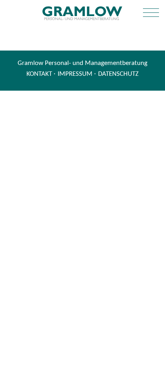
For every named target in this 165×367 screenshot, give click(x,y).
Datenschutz (118, 74)
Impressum (75, 74)
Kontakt (39, 74)
